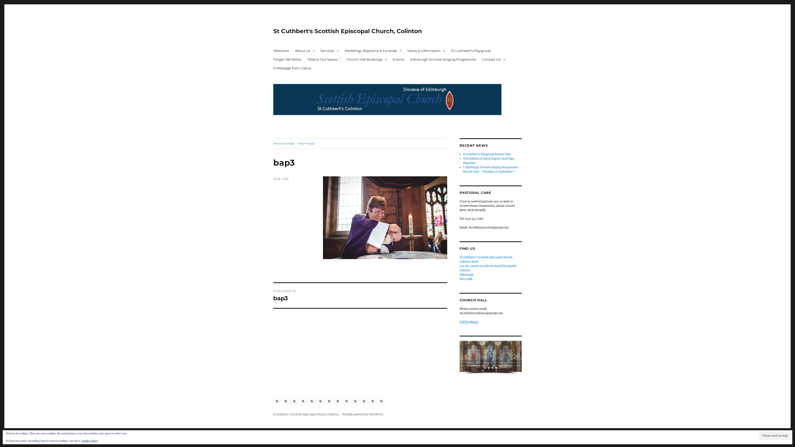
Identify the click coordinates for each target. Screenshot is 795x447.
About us (302, 51)
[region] (491, 358)
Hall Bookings (469, 322)
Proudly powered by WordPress (362, 414)
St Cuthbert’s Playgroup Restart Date (487, 154)
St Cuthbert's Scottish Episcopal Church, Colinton (347, 31)
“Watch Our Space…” (324, 59)
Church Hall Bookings (364, 59)
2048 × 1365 (280, 178)
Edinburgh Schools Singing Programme (443, 59)
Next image (307, 143)
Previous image (283, 143)
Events (398, 59)
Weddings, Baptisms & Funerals (370, 51)
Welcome (281, 51)
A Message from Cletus (292, 68)
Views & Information (424, 51)
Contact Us (491, 59)
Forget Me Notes (287, 59)
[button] (466, 356)
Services (327, 51)
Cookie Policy (89, 440)
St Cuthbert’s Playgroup (471, 51)
